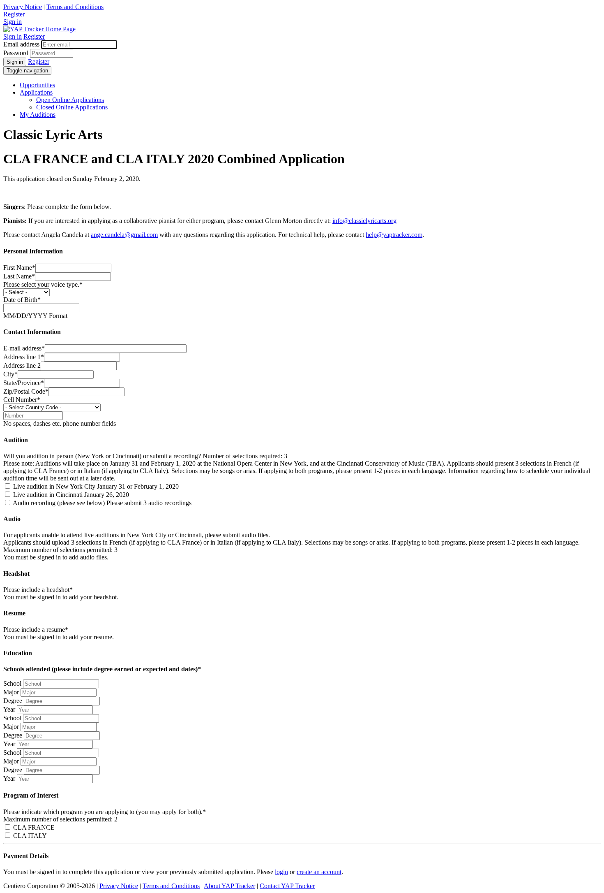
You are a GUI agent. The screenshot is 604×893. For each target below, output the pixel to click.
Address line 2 (22, 365)
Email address (21, 44)
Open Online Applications (70, 99)
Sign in (12, 21)
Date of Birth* (22, 299)
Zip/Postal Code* (25, 391)
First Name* (19, 267)
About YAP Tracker (229, 885)
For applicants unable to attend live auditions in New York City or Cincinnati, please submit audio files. (136, 534)
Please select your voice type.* (43, 284)
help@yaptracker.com (394, 234)
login (281, 871)
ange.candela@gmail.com (124, 234)
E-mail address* (24, 348)
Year (9, 709)
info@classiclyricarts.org (364, 220)
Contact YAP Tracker (287, 885)
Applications (36, 92)
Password (15, 52)
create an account (319, 871)
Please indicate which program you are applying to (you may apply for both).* (104, 811)
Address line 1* (23, 356)
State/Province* (23, 382)
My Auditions (37, 114)
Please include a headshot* (38, 589)
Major (11, 692)
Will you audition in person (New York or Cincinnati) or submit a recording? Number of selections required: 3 (145, 455)
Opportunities (37, 84)
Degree (12, 700)
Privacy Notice (22, 6)
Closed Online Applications (72, 107)
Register (14, 14)
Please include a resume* (35, 629)
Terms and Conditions (75, 6)
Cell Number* (21, 399)
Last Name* (19, 276)
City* (10, 374)
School (12, 683)
